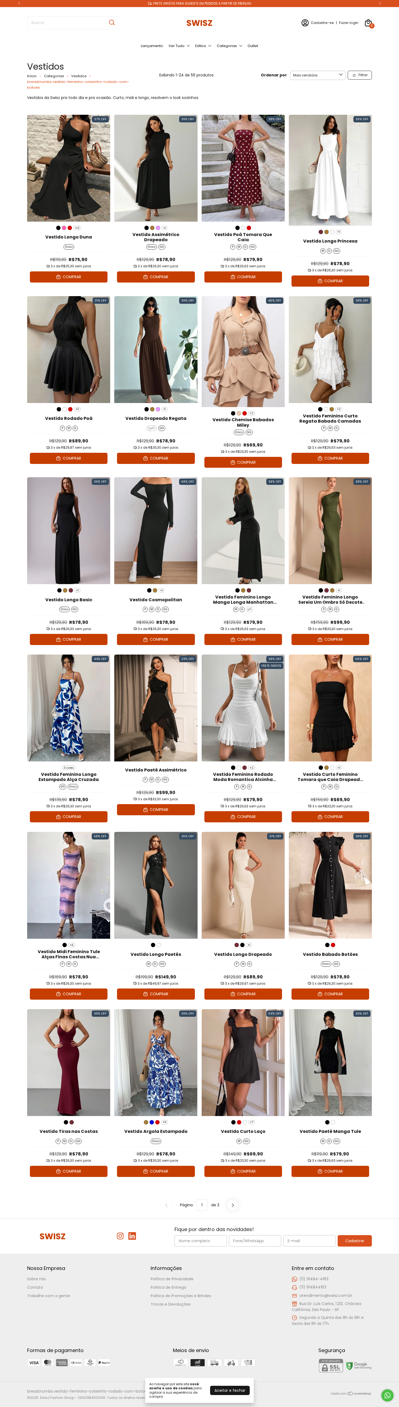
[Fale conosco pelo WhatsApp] (387, 1395)
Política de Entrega (168, 1287)
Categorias (227, 45)
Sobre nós (36, 1279)
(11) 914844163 (312, 1287)
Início (32, 76)
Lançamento (152, 45)
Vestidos (79, 76)
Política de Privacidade (172, 1279)
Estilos (200, 45)
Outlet (253, 45)
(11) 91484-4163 (313, 1279)
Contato (35, 1287)
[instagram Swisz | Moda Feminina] (120, 1236)
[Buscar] (111, 22)
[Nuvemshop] (351, 1394)
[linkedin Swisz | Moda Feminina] (132, 1236)
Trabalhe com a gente (48, 1295)
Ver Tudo (177, 45)
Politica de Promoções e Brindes (181, 1295)
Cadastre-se (322, 22)
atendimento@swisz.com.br (325, 1295)
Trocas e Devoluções (171, 1304)
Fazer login (348, 22)
